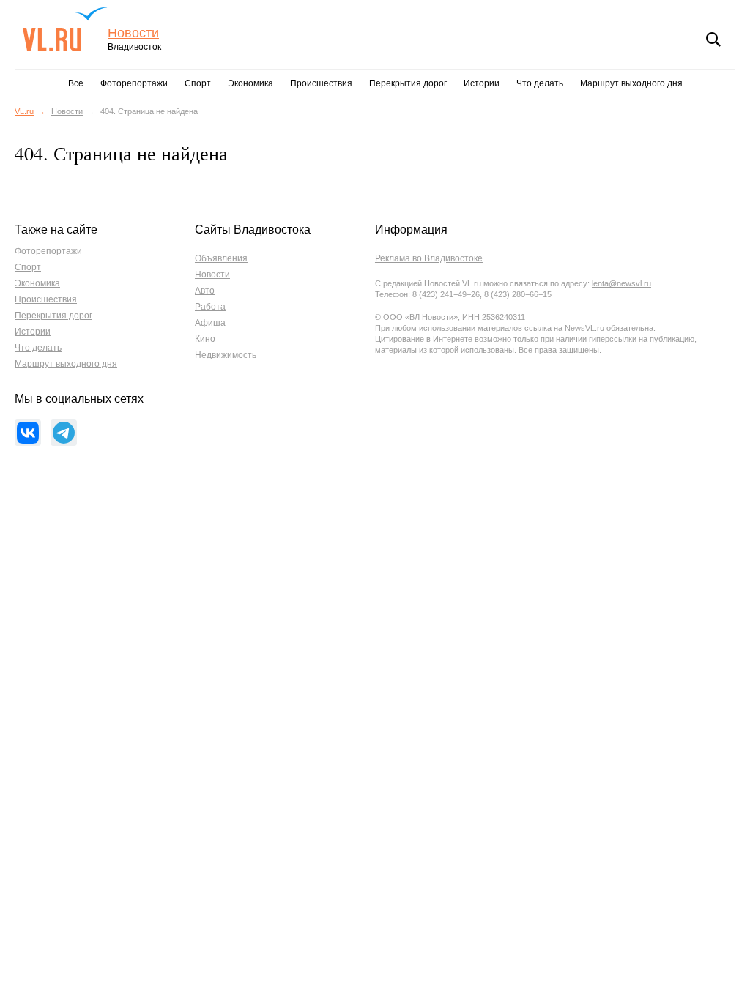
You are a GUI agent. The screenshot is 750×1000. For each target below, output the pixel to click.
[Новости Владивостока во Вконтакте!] (28, 432)
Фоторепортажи (134, 83)
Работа (210, 307)
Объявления (221, 258)
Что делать (539, 83)
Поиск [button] (713, 39)
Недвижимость (225, 355)
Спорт (198, 83)
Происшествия (321, 83)
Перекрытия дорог (408, 83)
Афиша (210, 323)
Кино (205, 339)
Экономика (250, 83)
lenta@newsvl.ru (621, 283)
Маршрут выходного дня (631, 83)
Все (75, 83)
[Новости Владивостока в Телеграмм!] (64, 432)
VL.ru (65, 29)
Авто (205, 291)
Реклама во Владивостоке (429, 258)
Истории (482, 83)
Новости (133, 33)
